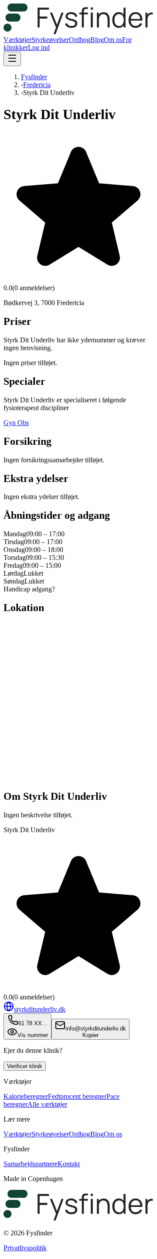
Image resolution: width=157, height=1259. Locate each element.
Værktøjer (17, 39)
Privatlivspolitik (25, 1248)
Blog (97, 39)
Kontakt (69, 1164)
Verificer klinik (24, 1066)
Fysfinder (34, 77)
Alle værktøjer (47, 1104)
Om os (113, 39)
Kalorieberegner (25, 1096)
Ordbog (79, 39)
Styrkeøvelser (50, 39)
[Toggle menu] (12, 59)
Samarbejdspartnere (30, 1164)
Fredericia (37, 84)
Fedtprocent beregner (77, 1096)
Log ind (39, 47)
